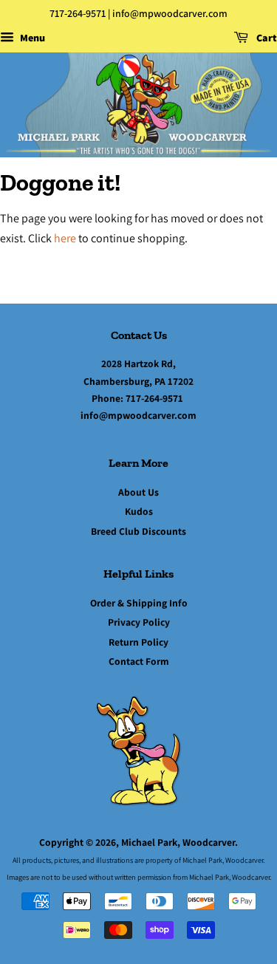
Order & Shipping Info (139, 602)
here (65, 238)
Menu (31, 37)
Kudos (139, 511)
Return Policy (138, 642)
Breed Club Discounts (138, 531)
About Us (138, 492)
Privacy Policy (139, 622)
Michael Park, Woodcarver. (179, 842)
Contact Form (139, 661)
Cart (265, 37)
